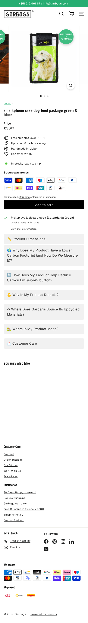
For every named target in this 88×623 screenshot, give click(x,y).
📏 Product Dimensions (26, 239)
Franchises (11, 476)
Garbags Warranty (15, 503)
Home (7, 103)
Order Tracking (13, 459)
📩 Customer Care (22, 343)
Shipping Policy (13, 514)
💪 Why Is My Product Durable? (33, 294)
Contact (9, 454)
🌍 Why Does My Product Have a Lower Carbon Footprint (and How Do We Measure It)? (42, 255)
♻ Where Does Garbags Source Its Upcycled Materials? (43, 312)
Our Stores (11, 465)
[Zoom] (71, 86)
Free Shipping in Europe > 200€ (24, 509)
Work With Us (12, 471)
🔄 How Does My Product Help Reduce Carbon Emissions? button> (39, 277)
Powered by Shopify (44, 614)
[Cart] (71, 13)
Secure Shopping (14, 498)
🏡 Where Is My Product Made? (33, 329)
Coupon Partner (14, 520)
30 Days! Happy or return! (20, 492)
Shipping (24, 196)
